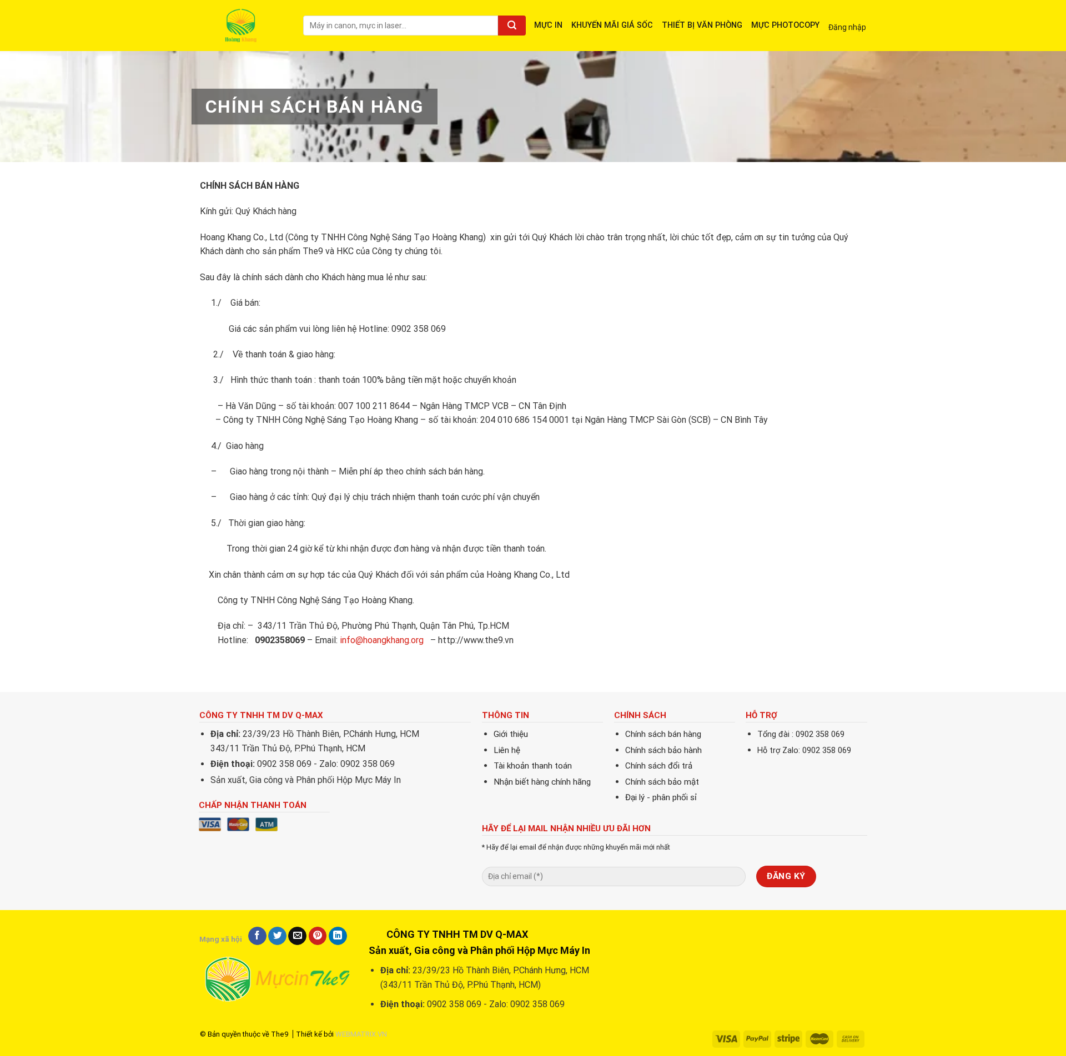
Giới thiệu (511, 734)
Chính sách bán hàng (663, 734)
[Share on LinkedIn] (338, 936)
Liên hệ (507, 750)
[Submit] (512, 26)
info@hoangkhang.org (382, 640)
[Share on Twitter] (277, 936)
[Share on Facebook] (257, 936)
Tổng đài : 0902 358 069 (800, 734)
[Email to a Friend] (297, 936)
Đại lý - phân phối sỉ (661, 797)
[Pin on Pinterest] (318, 936)
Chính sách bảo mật (662, 782)
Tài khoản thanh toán (533, 766)
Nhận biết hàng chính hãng (542, 782)
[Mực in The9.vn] (243, 25)
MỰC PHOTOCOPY (785, 25)
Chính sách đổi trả (658, 766)
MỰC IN (548, 25)
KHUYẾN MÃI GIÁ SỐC (612, 25)
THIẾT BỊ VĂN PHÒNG (702, 25)
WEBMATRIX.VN (361, 1034)
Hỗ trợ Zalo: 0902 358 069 (804, 750)
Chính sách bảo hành (663, 750)
